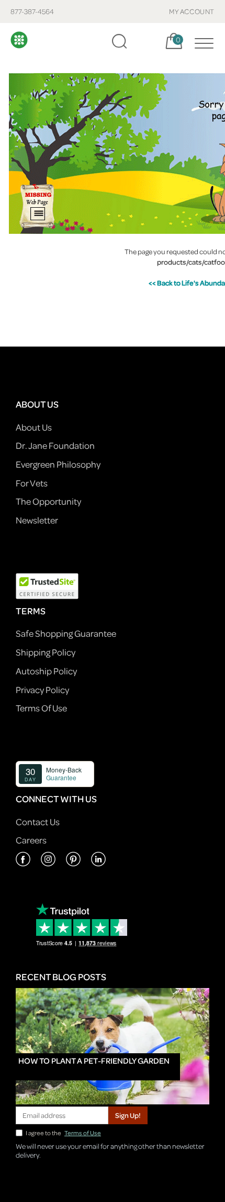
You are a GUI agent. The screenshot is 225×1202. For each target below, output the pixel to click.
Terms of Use (82, 1132)
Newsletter (37, 520)
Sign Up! (128, 1115)
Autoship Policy (46, 670)
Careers (31, 840)
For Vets (32, 483)
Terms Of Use (41, 708)
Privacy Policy (42, 689)
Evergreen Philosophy (58, 464)
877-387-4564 (32, 11)
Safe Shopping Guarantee (66, 633)
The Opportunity (48, 501)
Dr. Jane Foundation (55, 445)
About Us (34, 427)
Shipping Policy (45, 652)
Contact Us (38, 821)
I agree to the (63, 1132)
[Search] (119, 41)
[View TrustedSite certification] (47, 585)
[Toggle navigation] (201, 41)
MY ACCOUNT (192, 11)
